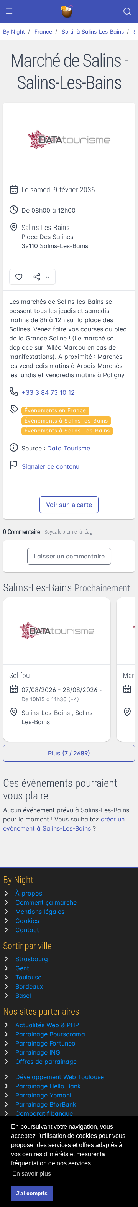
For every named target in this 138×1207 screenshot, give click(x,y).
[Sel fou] (56, 630)
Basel (23, 995)
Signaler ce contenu (50, 466)
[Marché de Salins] (69, 140)
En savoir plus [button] (31, 1173)
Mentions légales (39, 911)
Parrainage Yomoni (43, 1095)
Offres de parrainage (46, 1061)
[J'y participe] (18, 276)
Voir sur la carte (69, 504)
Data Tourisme (68, 448)
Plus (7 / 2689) (69, 753)
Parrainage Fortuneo (45, 1043)
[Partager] (42, 276)
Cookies (27, 921)
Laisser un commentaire (69, 556)
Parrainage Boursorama (50, 1034)
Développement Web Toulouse (59, 1077)
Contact (27, 930)
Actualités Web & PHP (47, 1025)
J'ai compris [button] (32, 1193)
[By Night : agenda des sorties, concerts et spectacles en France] (67, 11)
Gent (22, 968)
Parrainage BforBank (45, 1104)
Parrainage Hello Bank (48, 1086)
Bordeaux (29, 986)
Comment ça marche (46, 902)
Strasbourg (31, 959)
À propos (28, 893)
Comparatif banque (44, 1113)
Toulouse (28, 977)
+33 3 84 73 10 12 (48, 392)
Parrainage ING (37, 1052)
